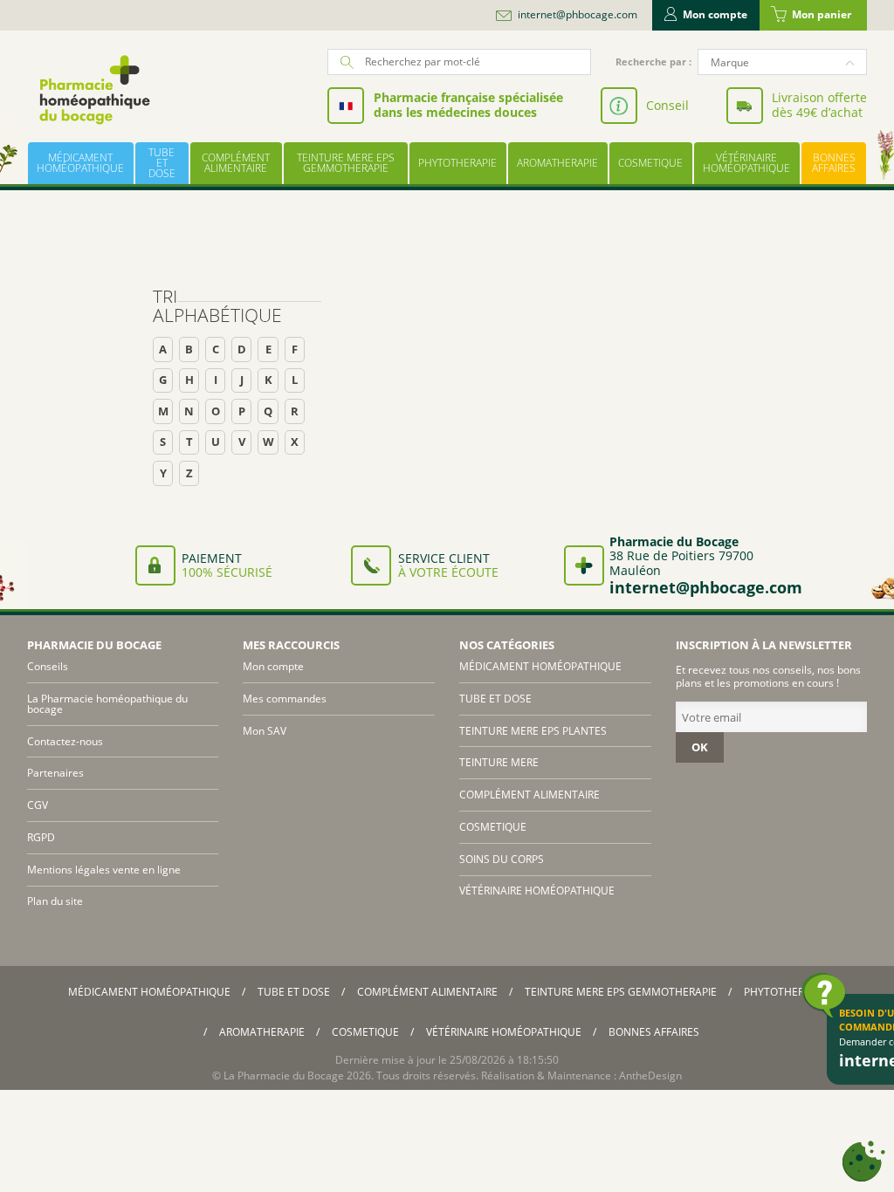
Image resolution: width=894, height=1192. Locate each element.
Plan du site (55, 901)
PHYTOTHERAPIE (457, 162)
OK (699, 747)
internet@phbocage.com (577, 15)
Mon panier (821, 14)
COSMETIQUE (650, 162)
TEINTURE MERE (499, 762)
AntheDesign (650, 1075)
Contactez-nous (65, 741)
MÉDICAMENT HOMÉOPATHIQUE (80, 162)
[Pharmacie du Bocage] (93, 89)
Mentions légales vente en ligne (104, 869)
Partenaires (55, 772)
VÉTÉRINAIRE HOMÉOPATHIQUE (746, 162)
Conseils (47, 666)
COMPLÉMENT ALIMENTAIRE (236, 162)
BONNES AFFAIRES (834, 162)
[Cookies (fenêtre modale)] (863, 1162)
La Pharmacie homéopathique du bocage (107, 703)
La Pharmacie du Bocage (284, 1075)
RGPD (41, 837)
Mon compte (715, 14)
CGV (37, 805)
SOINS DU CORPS (501, 859)
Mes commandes (285, 698)
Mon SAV (264, 730)
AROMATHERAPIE (557, 162)
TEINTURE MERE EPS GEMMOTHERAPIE (346, 162)
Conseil (667, 105)
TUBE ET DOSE (161, 163)
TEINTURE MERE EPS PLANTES (533, 730)
